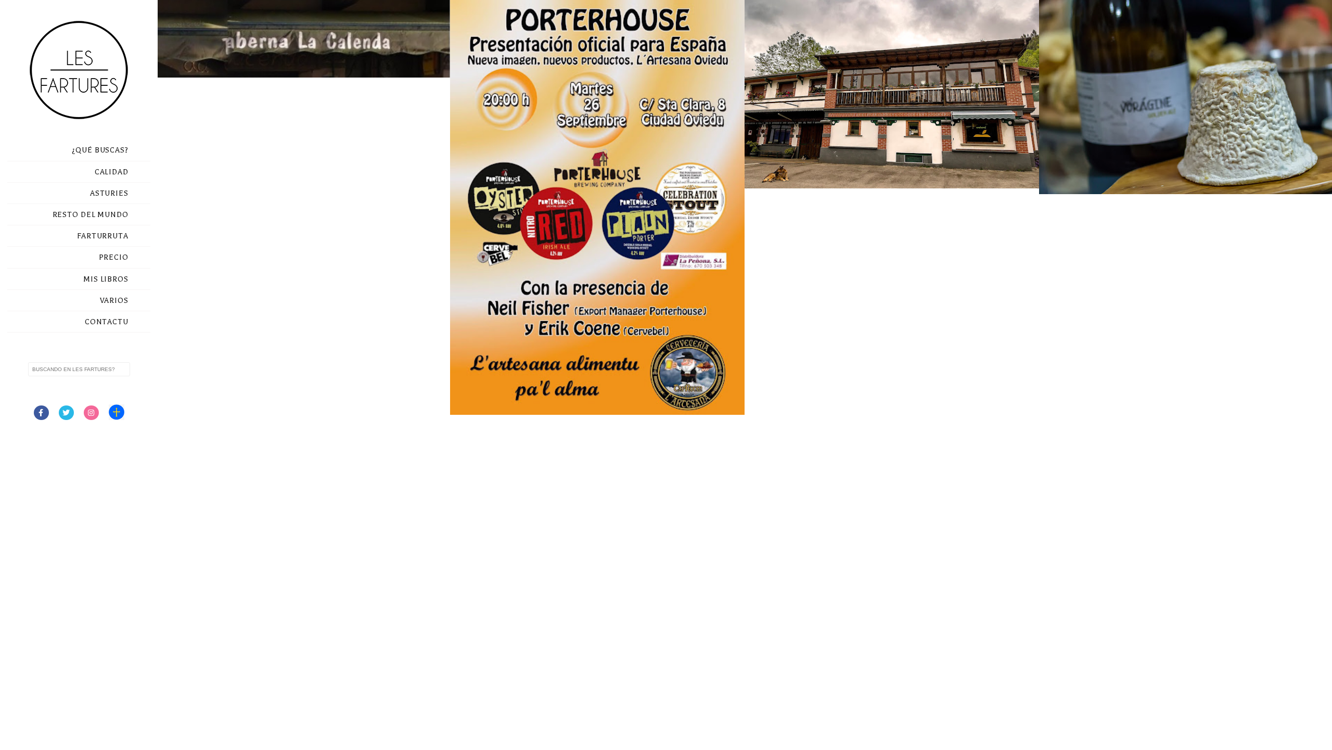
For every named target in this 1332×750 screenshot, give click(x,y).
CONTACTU (107, 321)
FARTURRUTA (103, 236)
